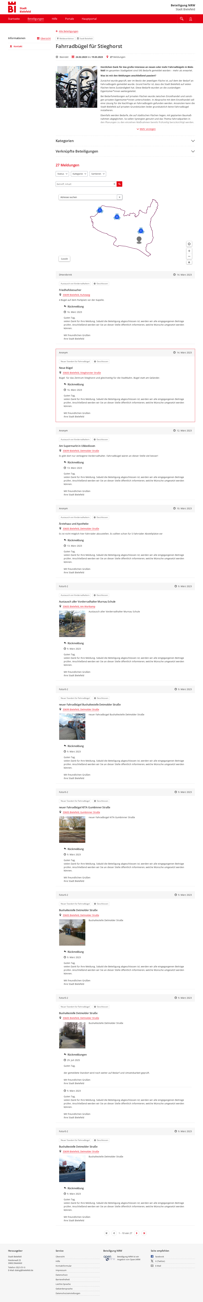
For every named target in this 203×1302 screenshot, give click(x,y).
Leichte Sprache (63, 1284)
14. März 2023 (184, 274)
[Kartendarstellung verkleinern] (189, 256)
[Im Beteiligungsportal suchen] (181, 18)
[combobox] (88, 197)
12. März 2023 (184, 430)
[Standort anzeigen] (189, 244)
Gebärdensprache (64, 1288)
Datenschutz (62, 1274)
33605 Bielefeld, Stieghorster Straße (82, 372)
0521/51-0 (20, 1267)
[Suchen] (119, 184)
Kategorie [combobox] (78, 173)
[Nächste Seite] (136, 1233)
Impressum (61, 1270)
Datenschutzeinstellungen (68, 1293)
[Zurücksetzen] (114, 184)
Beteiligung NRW (183, 5)
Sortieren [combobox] (96, 173)
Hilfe (58, 1261)
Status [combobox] (60, 173)
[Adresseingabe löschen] (119, 197)
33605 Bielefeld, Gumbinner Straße (81, 812)
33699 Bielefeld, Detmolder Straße (81, 450)
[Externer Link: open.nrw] (109, 1258)
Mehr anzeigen (148, 128)
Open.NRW (135, 1259)
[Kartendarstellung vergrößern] (189, 251)
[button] (125, 141)
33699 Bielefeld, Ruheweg (76, 294)
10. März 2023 (184, 508)
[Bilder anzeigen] (72, 623)
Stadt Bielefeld (15, 1256)
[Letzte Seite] (144, 1233)
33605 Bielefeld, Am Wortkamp (79, 606)
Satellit (64, 258)
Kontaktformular (64, 1265)
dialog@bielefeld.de (24, 1270)
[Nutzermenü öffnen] (190, 18)
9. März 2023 (185, 586)
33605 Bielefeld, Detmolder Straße (81, 528)
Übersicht (45, 38)
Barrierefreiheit (63, 1279)
